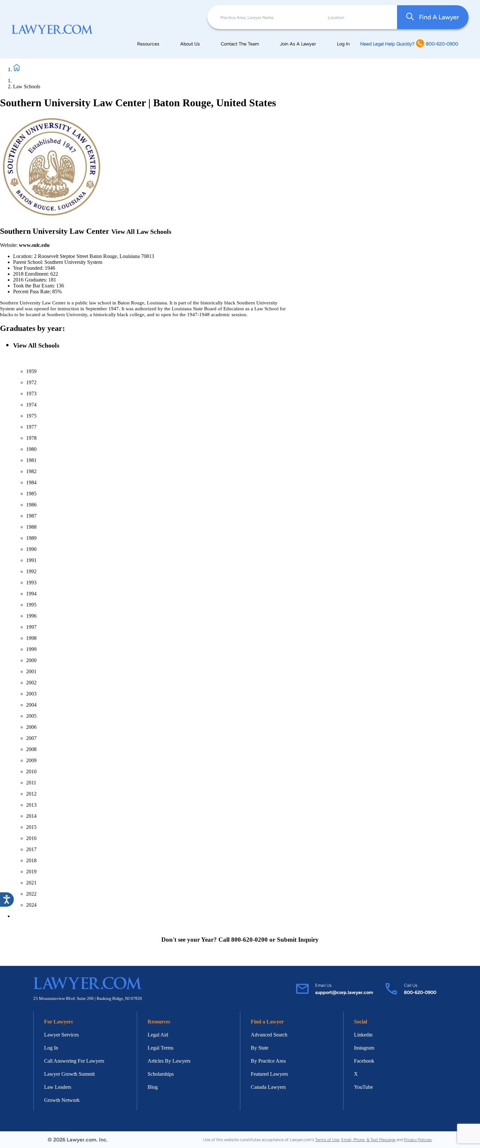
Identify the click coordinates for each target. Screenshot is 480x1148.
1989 (31, 538)
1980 (31, 449)
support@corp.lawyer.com (344, 992)
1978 (31, 438)
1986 (31, 504)
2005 (31, 716)
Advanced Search (269, 1034)
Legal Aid (158, 1034)
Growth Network (62, 1100)
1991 (31, 560)
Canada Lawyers (268, 1087)
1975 (31, 416)
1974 (31, 404)
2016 (31, 838)
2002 (31, 682)
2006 (31, 727)
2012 (31, 794)
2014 (31, 816)
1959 (31, 371)
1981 (31, 460)
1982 (31, 471)
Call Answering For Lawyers (74, 1061)
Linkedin (363, 1034)
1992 (31, 571)
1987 (31, 516)
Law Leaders (57, 1087)
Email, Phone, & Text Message (368, 1139)
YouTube (363, 1087)
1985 (31, 493)
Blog (153, 1087)
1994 (31, 593)
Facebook (364, 1061)
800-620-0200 (249, 939)
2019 (31, 871)
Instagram (364, 1048)
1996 (31, 616)
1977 (31, 427)
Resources (148, 44)
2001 (31, 671)
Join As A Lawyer (298, 44)
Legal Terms (160, 1048)
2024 (31, 905)
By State (259, 1048)
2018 (31, 860)
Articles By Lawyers (169, 1061)
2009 (31, 760)
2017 (31, 849)
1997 (31, 627)
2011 (31, 782)
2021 (31, 882)
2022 (31, 894)
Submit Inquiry (298, 939)
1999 (31, 649)
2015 (31, 827)
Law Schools (26, 86)
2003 (31, 693)
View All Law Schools (141, 231)
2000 (31, 660)
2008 (31, 749)
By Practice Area (268, 1061)
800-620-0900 (420, 992)
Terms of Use (327, 1139)
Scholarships (161, 1074)
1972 (31, 382)
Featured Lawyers (269, 1074)
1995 (31, 605)
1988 (31, 527)
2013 (31, 805)
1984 (31, 482)
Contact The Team (240, 44)
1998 (31, 638)
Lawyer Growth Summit (69, 1074)
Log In (343, 44)
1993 (31, 582)
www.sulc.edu (34, 245)
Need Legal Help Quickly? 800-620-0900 (409, 44)
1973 (31, 393)
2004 (31, 705)
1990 (31, 549)
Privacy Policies (418, 1139)
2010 (31, 771)
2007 (31, 738)
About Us (190, 44)
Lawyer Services (61, 1034)
